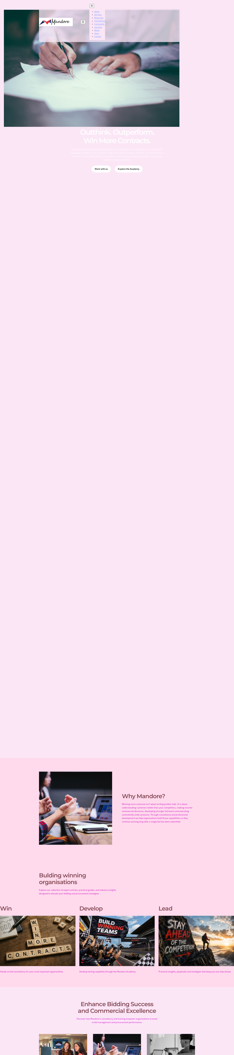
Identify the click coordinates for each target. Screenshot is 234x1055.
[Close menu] (91, 6)
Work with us (101, 169)
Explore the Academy (128, 169)
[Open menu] (83, 22)
